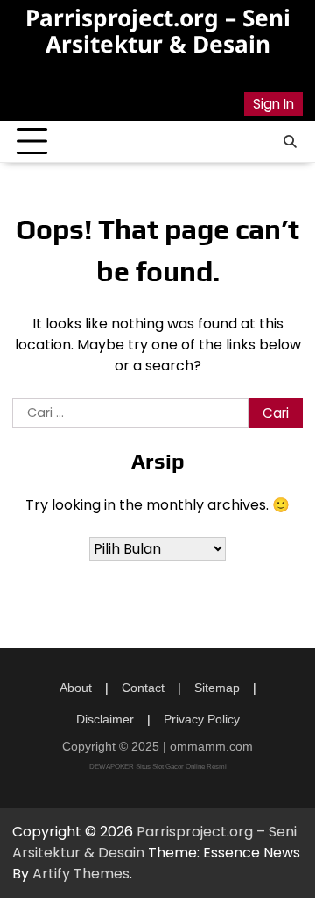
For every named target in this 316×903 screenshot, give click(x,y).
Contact (143, 688)
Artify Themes (81, 874)
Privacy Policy (202, 719)
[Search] (290, 142)
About (76, 688)
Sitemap (217, 688)
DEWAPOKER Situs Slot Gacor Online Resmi (158, 767)
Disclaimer (105, 719)
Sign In (273, 104)
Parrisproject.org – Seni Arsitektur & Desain (158, 31)
